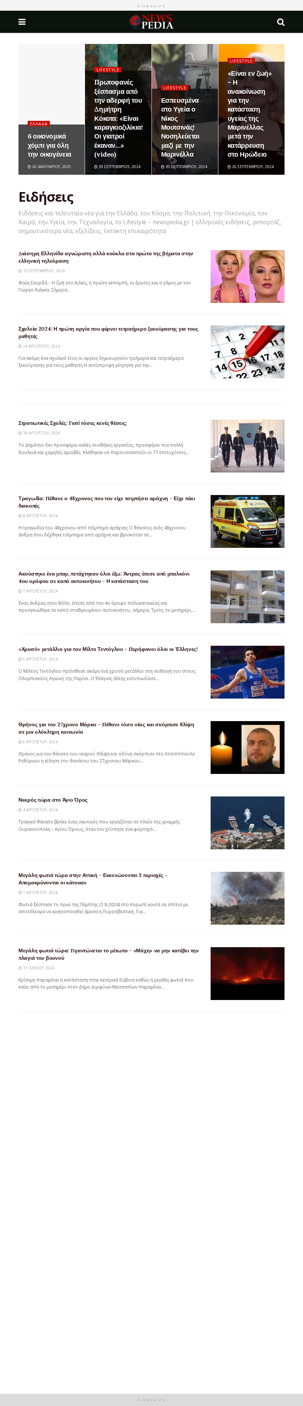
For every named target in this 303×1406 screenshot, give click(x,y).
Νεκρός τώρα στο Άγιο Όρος (53, 799)
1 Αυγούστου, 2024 (40, 892)
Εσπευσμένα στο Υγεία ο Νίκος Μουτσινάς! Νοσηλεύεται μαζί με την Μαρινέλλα (180, 127)
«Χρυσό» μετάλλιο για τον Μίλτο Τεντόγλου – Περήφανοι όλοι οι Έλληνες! (108, 649)
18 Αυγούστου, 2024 (41, 433)
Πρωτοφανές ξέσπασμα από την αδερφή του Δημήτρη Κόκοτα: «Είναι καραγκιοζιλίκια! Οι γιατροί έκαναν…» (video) (118, 118)
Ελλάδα (39, 123)
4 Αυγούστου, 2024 (40, 809)
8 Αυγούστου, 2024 (40, 515)
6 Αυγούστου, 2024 (40, 659)
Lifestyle (107, 69)
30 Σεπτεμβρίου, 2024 (119, 166)
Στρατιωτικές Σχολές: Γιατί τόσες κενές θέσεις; (72, 423)
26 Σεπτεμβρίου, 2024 (252, 166)
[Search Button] (281, 22)
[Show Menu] (21, 22)
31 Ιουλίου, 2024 (38, 967)
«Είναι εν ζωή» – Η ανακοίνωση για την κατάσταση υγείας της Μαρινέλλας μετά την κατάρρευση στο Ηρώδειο (250, 113)
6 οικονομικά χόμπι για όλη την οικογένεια (49, 145)
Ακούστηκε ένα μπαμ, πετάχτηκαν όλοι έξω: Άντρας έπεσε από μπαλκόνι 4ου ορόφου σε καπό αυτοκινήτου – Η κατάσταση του (104, 577)
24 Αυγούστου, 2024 (41, 346)
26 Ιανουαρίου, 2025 (51, 166)
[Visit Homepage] (151, 21)
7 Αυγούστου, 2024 (40, 591)
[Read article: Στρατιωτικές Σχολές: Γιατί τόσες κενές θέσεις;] (248, 446)
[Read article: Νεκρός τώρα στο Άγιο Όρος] (248, 822)
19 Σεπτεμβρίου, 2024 (43, 270)
